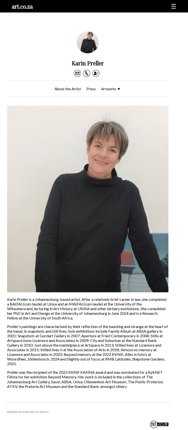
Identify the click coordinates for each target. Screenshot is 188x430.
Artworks (111, 89)
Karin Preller (88, 63)
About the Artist (68, 89)
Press (91, 89)
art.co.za (22, 6)
